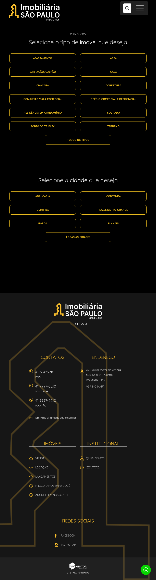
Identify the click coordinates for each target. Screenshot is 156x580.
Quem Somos (95, 458)
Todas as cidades (78, 237)
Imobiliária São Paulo (78, 311)
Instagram (68, 544)
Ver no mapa (95, 386)
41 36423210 (44, 374)
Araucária (42, 196)
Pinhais (113, 223)
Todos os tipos (78, 139)
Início (73, 34)
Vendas (82, 34)
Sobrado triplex (42, 126)
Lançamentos (45, 476)
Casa (113, 71)
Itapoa (42, 223)
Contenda (113, 196)
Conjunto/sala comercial (42, 99)
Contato (92, 467)
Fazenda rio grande (113, 209)
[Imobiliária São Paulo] (34, 12)
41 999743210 (45, 388)
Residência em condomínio (43, 112)
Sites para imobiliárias (78, 573)
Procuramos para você (52, 486)
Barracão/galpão (42, 71)
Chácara (42, 85)
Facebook (68, 535)
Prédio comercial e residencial (113, 99)
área (113, 58)
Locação (41, 467)
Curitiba (43, 209)
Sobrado (113, 112)
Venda (39, 458)
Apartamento (42, 58)
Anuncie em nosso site (52, 495)
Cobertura (113, 85)
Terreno (113, 126)
